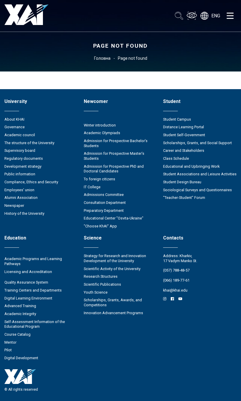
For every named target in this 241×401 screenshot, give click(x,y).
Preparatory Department (104, 210)
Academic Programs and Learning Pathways (33, 261)
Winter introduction (100, 125)
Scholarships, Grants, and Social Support (197, 143)
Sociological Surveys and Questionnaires (197, 190)
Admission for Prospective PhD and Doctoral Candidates (114, 169)
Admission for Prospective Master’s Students (114, 156)
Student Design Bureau (182, 182)
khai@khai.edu (175, 290)
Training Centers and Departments (33, 290)
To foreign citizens (99, 179)
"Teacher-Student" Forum (184, 197)
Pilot (8, 350)
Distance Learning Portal (183, 127)
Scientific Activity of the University (112, 269)
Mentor (10, 342)
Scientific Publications (102, 284)
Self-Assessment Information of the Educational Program (34, 324)
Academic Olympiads (102, 133)
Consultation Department (105, 202)
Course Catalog (17, 334)
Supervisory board (19, 150)
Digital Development (21, 358)
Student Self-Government (184, 135)
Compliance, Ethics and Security (31, 182)
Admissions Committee (104, 194)
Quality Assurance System (26, 282)
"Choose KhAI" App (100, 226)
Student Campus (177, 119)
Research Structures (101, 276)
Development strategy (22, 166)
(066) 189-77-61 (176, 280)
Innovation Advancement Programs (113, 313)
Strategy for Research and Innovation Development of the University (115, 258)
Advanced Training (20, 306)
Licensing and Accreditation (28, 271)
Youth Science (96, 292)
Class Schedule (176, 158)
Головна (102, 58)
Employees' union (19, 190)
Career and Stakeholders (183, 150)
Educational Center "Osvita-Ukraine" (113, 218)
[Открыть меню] (230, 15)
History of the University (24, 213)
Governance (14, 127)
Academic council (19, 135)
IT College (92, 187)
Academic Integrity (20, 314)
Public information (19, 174)
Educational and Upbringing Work (191, 166)
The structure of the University (29, 143)
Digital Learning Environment (28, 298)
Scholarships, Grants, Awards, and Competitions (113, 302)
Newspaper (14, 205)
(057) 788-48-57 (176, 270)
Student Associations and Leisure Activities (200, 174)
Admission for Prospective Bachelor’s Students (116, 143)
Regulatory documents (23, 158)
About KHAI (14, 119)
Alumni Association (21, 197)
